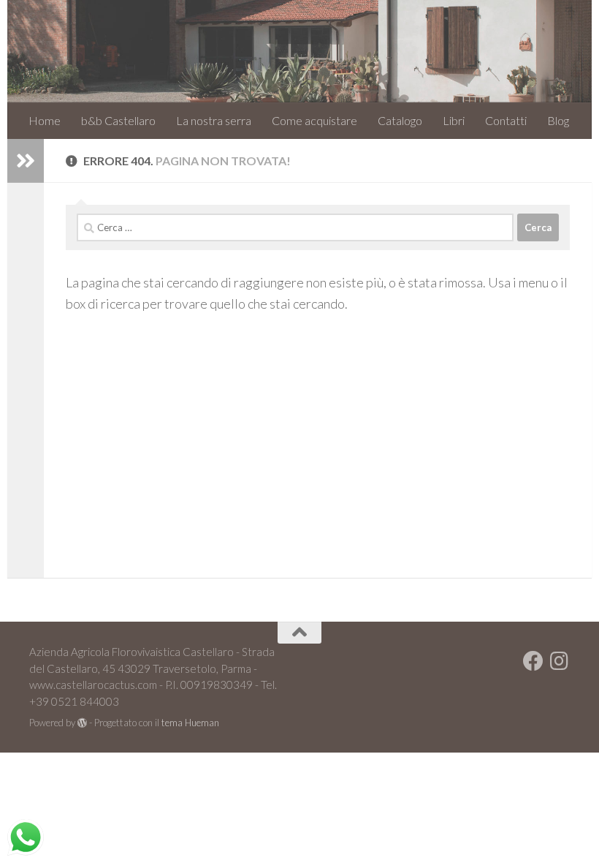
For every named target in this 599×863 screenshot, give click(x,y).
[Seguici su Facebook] (533, 661)
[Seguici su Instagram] (559, 661)
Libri (454, 120)
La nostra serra (213, 120)
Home (44, 120)
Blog (558, 120)
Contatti (506, 120)
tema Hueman (190, 722)
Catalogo (400, 120)
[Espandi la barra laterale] (25, 161)
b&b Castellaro (118, 120)
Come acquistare (314, 120)
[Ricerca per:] (295, 227)
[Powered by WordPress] (82, 723)
